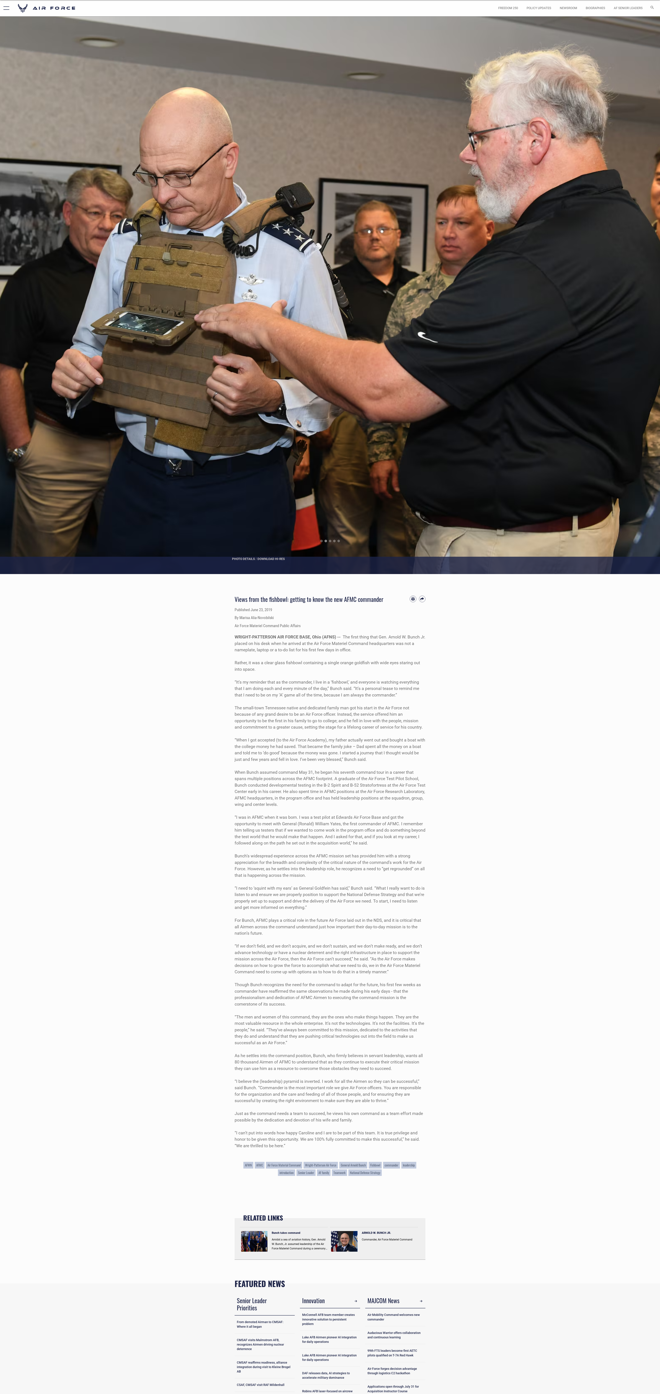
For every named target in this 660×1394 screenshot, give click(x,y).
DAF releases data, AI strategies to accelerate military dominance (326, 1375)
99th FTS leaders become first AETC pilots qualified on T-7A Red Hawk (392, 1353)
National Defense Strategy (365, 1172)
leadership (409, 1165)
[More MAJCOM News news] (421, 1301)
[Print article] (413, 599)
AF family (323, 1172)
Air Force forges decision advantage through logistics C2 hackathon (392, 1371)
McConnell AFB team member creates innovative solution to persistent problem (328, 1319)
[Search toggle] (652, 8)
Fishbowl (375, 1165)
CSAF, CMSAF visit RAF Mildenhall (260, 1385)
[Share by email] (422, 599)
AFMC (259, 1165)
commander (391, 1165)
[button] (5, 8)
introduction (286, 1172)
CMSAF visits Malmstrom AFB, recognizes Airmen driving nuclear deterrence (260, 1344)
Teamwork (339, 1172)
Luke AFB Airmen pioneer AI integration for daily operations (329, 1340)
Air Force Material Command (284, 1165)
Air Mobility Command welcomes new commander (393, 1317)
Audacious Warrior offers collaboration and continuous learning (394, 1335)
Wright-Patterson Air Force (320, 1165)
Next (627, 295)
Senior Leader (306, 1172)
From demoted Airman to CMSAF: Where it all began (260, 1324)
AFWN (248, 1165)
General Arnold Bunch (353, 1165)
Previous (33, 295)
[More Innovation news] (355, 1301)
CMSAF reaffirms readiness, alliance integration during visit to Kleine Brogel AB (263, 1367)
